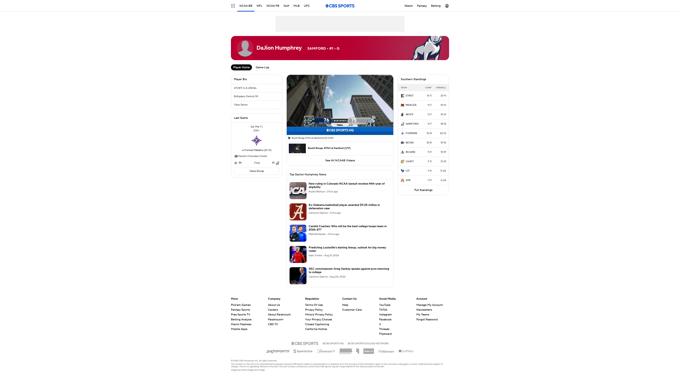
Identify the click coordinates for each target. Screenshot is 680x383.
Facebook (385, 319)
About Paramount (279, 314)
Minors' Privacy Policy (319, 314)
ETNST (409, 95)
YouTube (384, 305)
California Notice (316, 326)
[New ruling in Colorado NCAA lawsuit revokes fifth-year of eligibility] (298, 190)
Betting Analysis (241, 319)
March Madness (241, 324)
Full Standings (423, 190)
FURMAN (411, 133)
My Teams (422, 314)
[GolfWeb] (406, 351)
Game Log (262, 67)
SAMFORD (412, 124)
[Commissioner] (349, 350)
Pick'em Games (241, 305)
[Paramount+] (326, 350)
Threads (384, 329)
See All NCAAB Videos (340, 160)
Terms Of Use (314, 305)
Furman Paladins (254, 150)
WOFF (410, 114)
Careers (273, 310)
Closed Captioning (317, 321)
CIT (408, 171)
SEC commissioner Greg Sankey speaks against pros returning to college (349, 270)
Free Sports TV (240, 314)
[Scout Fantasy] (386, 351)
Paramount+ (276, 319)
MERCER (411, 105)
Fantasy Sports (240, 310)
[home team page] (256, 140)
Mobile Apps (239, 329)
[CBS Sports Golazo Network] (368, 343)
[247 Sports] (277, 350)
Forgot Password (427, 319)
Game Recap (257, 171)
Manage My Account (429, 305)
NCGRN (410, 152)
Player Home (241, 67)
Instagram (385, 314)
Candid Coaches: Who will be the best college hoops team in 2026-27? (348, 227)
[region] (340, 105)
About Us (274, 305)
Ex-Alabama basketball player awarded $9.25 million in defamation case (344, 206)
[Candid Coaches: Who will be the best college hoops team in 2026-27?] (298, 233)
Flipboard (385, 334)
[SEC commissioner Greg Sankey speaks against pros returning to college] (298, 275)
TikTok (383, 310)
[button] (233, 6)
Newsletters (424, 310)
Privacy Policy (314, 310)
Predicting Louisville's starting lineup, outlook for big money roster (347, 249)
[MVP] (368, 350)
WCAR (410, 142)
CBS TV (273, 324)
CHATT (410, 161)
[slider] (340, 125)
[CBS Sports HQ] (333, 343)
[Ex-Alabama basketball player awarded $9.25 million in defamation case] (298, 211)
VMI (408, 180)
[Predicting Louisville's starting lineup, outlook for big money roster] (298, 254)
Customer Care (352, 310)
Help (345, 305)
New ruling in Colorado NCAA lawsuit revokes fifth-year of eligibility (347, 185)
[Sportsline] (303, 351)
